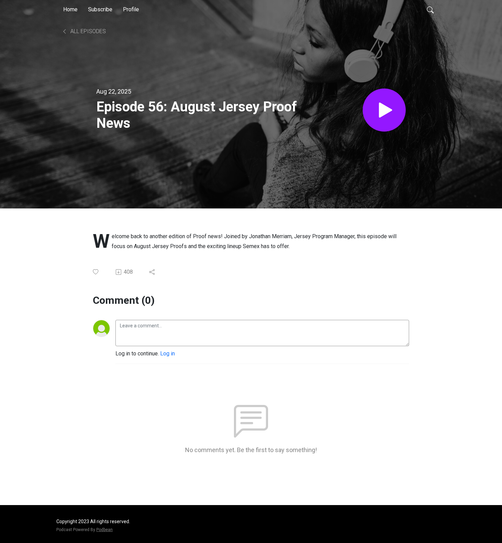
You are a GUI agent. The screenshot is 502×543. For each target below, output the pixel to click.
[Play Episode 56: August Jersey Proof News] (384, 110)
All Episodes (87, 31)
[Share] (152, 272)
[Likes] (96, 271)
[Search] (430, 9)
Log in (167, 353)
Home (70, 9)
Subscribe (100, 9)
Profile (131, 9)
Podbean (104, 529)
